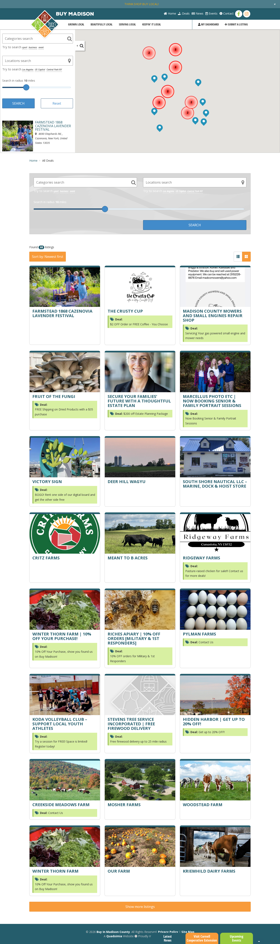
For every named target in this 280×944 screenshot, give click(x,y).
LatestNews (167, 938)
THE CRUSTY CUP (125, 311)
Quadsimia (114, 936)
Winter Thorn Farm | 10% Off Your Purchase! (61, 636)
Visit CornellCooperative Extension (202, 938)
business (33, 47)
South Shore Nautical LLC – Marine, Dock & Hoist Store (215, 484)
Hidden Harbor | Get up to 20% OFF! (214, 722)
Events (212, 13)
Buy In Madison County (113, 932)
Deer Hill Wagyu (127, 481)
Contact (228, 13)
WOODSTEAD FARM (202, 804)
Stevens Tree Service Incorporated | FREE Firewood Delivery (131, 724)
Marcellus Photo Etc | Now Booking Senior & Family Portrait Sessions (212, 401)
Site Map (187, 932)
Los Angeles (27, 69)
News (199, 13)
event (41, 47)
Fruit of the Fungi (53, 396)
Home (171, 13)
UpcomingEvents (236, 938)
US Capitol (40, 69)
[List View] (238, 257)
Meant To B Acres (128, 558)
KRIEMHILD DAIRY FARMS (209, 871)
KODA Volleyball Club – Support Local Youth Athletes (59, 724)
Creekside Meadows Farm (61, 804)
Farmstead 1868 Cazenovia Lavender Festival (62, 313)
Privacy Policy (168, 932)
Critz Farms (46, 558)
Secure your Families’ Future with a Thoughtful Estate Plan (139, 401)
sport (24, 47)
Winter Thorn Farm (55, 871)
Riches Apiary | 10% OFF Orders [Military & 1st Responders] (134, 638)
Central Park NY (54, 69)
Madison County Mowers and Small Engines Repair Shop (212, 315)
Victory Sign (47, 481)
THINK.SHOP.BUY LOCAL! (141, 4)
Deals (185, 13)
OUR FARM (119, 871)
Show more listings (140, 906)
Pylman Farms (199, 634)
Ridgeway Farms (201, 558)
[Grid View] (246, 257)
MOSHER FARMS (124, 804)
